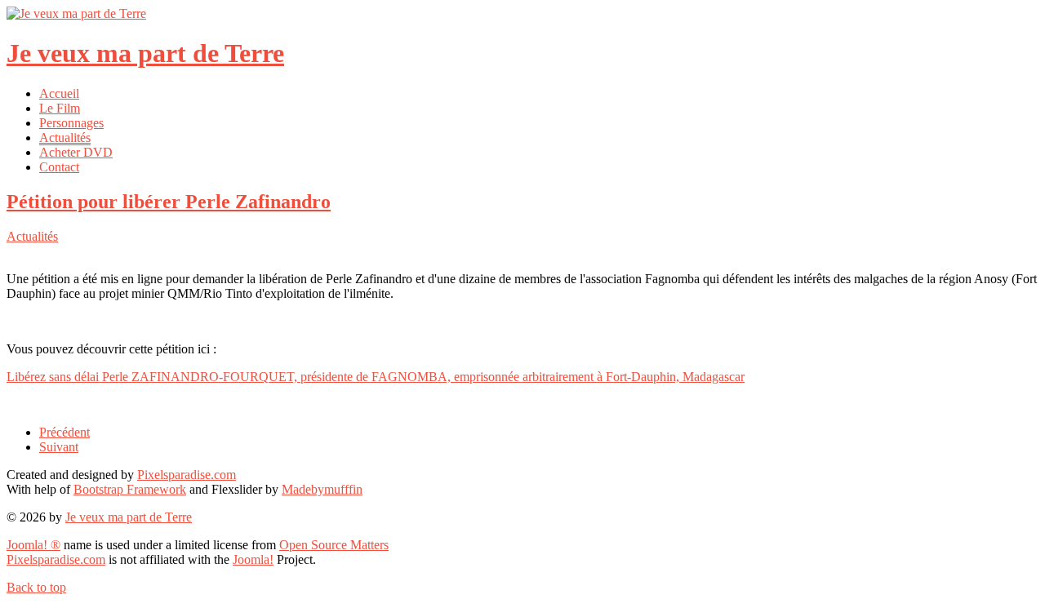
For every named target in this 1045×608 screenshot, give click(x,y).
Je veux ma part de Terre (128, 517)
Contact (59, 167)
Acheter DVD (76, 152)
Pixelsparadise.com (186, 475)
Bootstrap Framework (129, 489)
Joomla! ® (33, 545)
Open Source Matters (334, 545)
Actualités (65, 137)
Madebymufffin (322, 489)
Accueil (59, 93)
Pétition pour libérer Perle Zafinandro (169, 201)
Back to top (36, 587)
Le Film (59, 108)
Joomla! (253, 559)
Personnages (71, 123)
